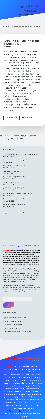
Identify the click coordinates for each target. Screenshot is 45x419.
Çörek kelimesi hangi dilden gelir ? (14, 188)
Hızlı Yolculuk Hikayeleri (29, 8)
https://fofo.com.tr (28, 136)
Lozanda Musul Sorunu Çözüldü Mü (21, 42)
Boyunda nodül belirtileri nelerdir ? (14, 165)
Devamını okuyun (13, 118)
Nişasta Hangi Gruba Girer (11, 318)
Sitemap (20, 138)
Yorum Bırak (28, 118)
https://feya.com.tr (8, 138)
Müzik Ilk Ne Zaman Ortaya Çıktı (13, 331)
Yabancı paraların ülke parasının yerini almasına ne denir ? (21, 154)
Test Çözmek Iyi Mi (9, 324)
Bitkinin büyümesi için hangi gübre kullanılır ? (17, 193)
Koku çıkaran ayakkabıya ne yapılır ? (15, 160)
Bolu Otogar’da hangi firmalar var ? (14, 177)
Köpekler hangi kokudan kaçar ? (13, 199)
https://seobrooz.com (9, 136)
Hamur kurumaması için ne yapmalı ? (14, 204)
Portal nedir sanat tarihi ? (11, 182)
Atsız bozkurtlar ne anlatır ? (11, 171)
